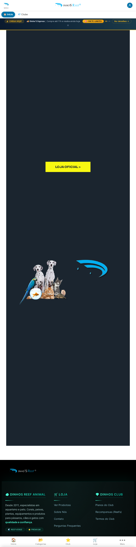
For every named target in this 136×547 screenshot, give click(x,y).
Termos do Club (104, 518)
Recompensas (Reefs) (108, 511)
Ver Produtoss (62, 504)
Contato (59, 518)
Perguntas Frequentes (67, 525)
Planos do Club (104, 504)
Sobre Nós (60, 511)
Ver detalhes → (121, 21)
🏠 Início (8, 14)
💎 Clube (23, 14)
